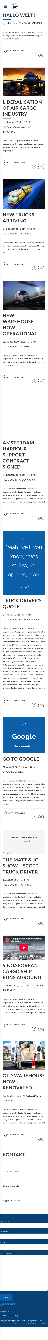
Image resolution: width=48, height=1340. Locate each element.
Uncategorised (28, 619)
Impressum (4, 1312)
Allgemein (34, 23)
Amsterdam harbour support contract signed (18, 454)
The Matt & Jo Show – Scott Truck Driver (21, 865)
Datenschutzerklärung (9, 1316)
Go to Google (21, 759)
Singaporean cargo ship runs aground (22, 971)
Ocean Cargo (27, 479)
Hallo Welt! (19, 15)
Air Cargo (9, 126)
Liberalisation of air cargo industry (22, 108)
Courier (23, 346)
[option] (24, 194)
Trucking (9, 131)
